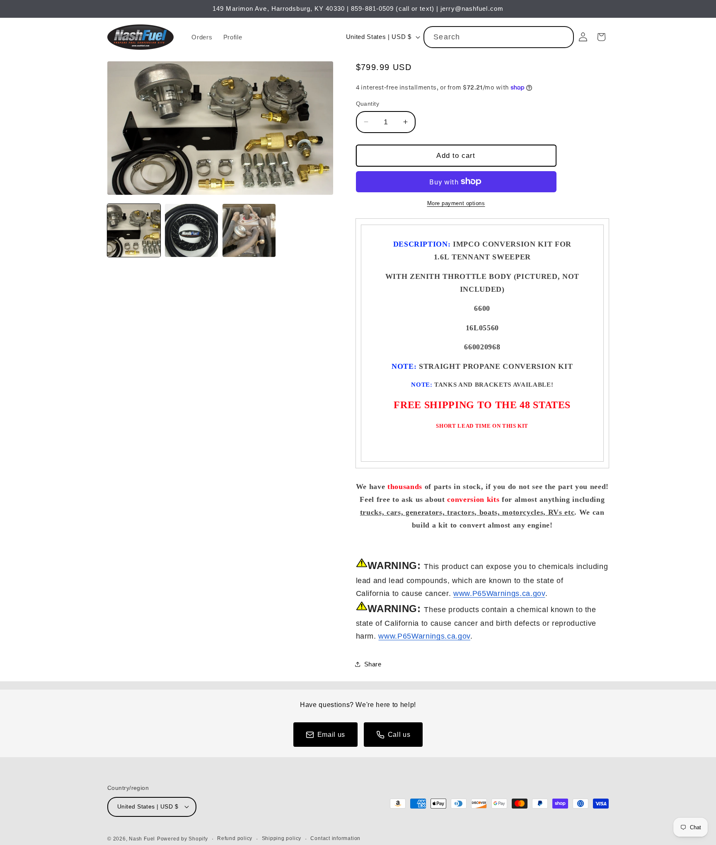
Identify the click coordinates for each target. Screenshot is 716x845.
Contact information (335, 838)
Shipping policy (282, 838)
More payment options (456, 203)
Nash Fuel (142, 839)
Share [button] (373, 664)
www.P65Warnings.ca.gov (499, 593)
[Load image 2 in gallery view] (191, 230)
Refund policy (234, 838)
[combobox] (498, 37)
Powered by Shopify (182, 839)
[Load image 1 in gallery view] (133, 230)
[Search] (563, 37)
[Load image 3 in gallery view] (249, 230)
